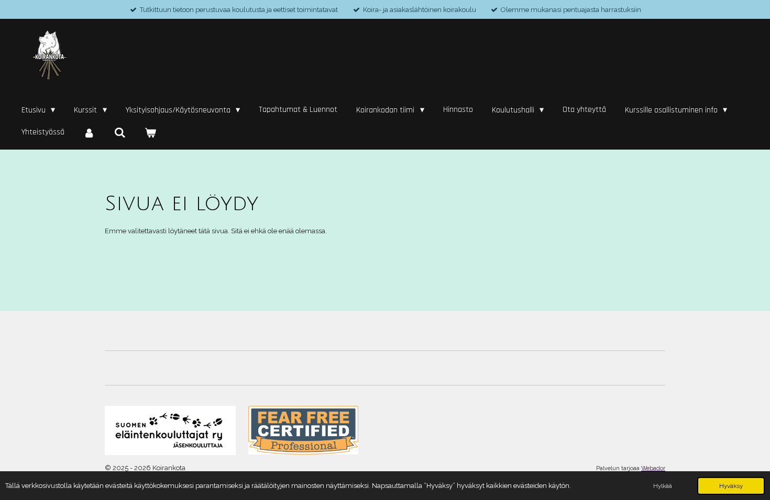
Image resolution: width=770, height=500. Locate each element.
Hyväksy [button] (731, 486)
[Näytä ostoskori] (150, 132)
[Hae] (119, 132)
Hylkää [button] (662, 486)
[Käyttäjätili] (89, 132)
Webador (653, 468)
